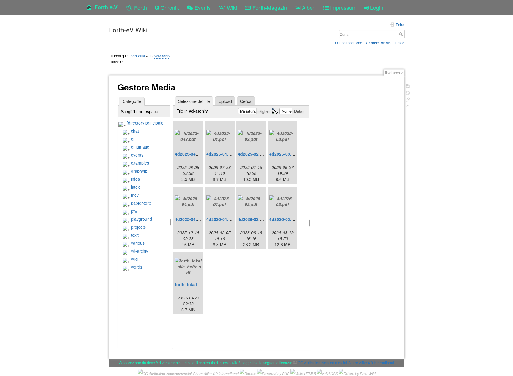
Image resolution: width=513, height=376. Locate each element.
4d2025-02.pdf (252, 154)
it (150, 55)
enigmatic (140, 147)
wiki (134, 259)
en (133, 139)
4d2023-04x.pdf (190, 154)
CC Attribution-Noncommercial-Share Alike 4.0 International (346, 362)
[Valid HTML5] (303, 372)
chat (135, 131)
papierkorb (141, 203)
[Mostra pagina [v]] (407, 85)
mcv (135, 195)
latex (135, 187)
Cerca (401, 34)
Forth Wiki (137, 55)
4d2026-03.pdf (283, 219)
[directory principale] (146, 123)
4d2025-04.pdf (189, 219)
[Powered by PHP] (273, 372)
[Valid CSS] (327, 372)
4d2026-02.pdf (252, 219)
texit (135, 235)
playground (141, 219)
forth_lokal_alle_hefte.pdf (201, 284)
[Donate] (248, 372)
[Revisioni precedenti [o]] (407, 92)
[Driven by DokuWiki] (357, 372)
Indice (399, 42)
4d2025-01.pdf (220, 154)
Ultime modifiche (348, 42)
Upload (225, 101)
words (136, 267)
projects (138, 227)
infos (135, 179)
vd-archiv (162, 55)
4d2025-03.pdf (283, 154)
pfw (134, 211)
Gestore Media (378, 42)
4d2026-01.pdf (220, 219)
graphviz (139, 171)
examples (140, 163)
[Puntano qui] (407, 98)
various (138, 243)
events (137, 155)
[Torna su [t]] (407, 105)
